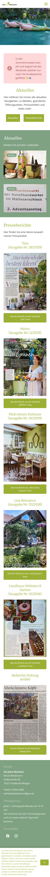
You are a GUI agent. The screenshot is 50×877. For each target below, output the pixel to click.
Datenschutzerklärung (17, 874)
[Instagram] (16, 836)
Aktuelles (13, 117)
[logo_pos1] (9, 3)
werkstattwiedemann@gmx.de (19, 793)
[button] (46, 4)
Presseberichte (33, 117)
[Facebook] (8, 836)
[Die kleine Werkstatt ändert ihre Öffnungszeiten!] (25, 172)
